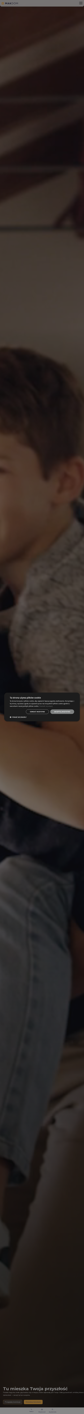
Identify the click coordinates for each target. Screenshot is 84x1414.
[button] (18, 717)
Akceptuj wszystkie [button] (62, 712)
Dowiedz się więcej (46, 706)
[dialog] (42, 707)
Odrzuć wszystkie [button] (37, 712)
